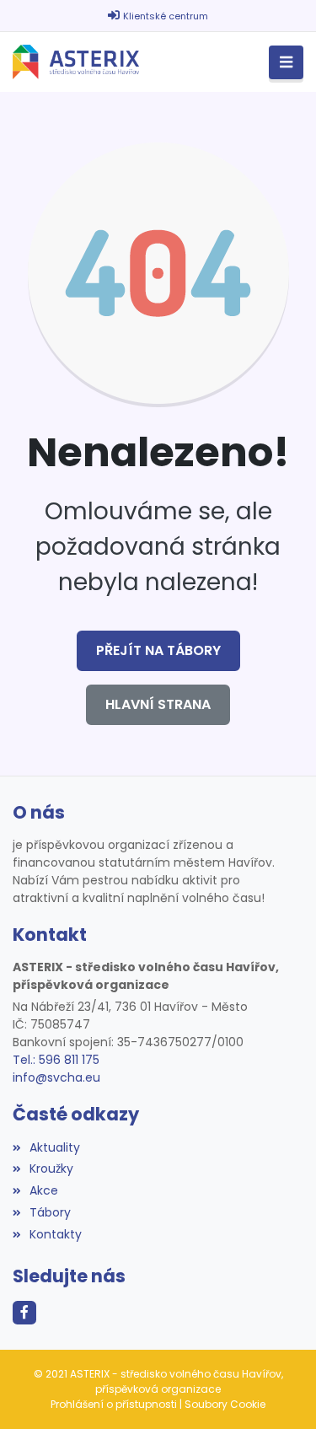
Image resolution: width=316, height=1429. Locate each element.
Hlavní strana (158, 704)
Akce (43, 1190)
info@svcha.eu (56, 1077)
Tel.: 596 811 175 (56, 1059)
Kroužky (51, 1168)
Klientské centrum (165, 16)
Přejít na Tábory (158, 650)
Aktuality (54, 1147)
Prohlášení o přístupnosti (114, 1404)
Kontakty (55, 1234)
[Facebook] (24, 1312)
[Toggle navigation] (286, 63)
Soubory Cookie (225, 1404)
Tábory (50, 1212)
